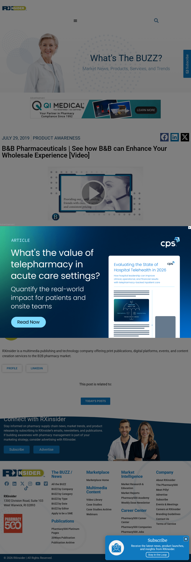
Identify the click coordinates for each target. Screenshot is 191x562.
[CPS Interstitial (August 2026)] (95, 337)
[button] (185, 539)
